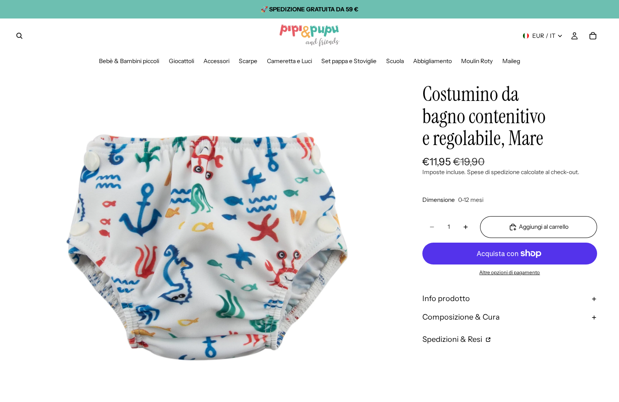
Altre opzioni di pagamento (509, 272)
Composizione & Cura (461, 317)
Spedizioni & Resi (453, 339)
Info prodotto (446, 298)
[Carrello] (593, 35)
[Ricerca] (19, 35)
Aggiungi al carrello (543, 226)
